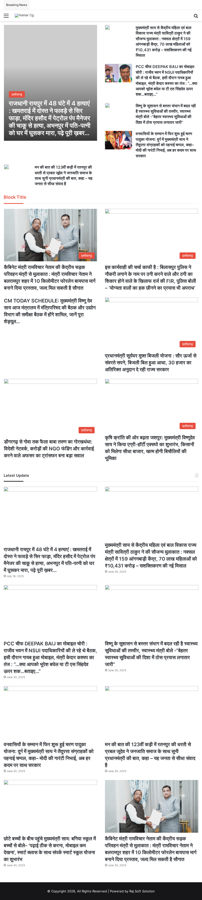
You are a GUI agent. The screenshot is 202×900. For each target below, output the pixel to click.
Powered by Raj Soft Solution (132, 891)
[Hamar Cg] (24, 16)
